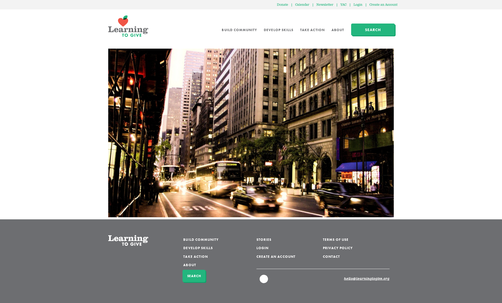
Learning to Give (128, 26)
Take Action (312, 30)
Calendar (302, 5)
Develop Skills (278, 30)
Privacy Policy (338, 248)
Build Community (239, 30)
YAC (343, 5)
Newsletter (324, 5)
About (338, 30)
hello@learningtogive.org (367, 279)
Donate (282, 5)
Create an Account (383, 5)
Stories (263, 239)
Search (373, 29)
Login (357, 5)
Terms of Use (336, 239)
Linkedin (264, 281)
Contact (331, 256)
